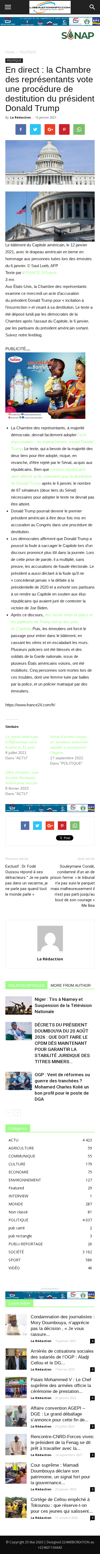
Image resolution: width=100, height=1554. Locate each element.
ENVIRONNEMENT (25, 1179)
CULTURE (17, 1163)
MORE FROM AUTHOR (71, 985)
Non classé (18, 1211)
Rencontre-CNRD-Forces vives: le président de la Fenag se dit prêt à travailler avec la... (62, 1442)
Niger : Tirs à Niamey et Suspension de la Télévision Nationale (63, 1005)
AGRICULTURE (21, 1148)
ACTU (13, 1140)
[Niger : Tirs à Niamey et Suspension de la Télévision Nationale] (18, 1005)
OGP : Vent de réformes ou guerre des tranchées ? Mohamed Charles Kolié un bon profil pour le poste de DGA (62, 1087)
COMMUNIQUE (22, 1156)
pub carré (17, 1227)
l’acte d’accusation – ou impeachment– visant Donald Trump (52, 442)
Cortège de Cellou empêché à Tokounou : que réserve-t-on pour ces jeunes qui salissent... (62, 1505)
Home (10, 52)
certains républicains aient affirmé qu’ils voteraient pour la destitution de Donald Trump (51, 476)
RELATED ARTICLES (26, 985)
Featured (16, 1187)
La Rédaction (20, 117)
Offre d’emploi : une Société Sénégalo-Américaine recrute (22, 777)
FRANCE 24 (34, 272)
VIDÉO (14, 1267)
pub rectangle (20, 1235)
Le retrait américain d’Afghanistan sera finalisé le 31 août (21, 742)
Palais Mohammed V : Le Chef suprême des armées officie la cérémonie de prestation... (61, 1385)
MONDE (16, 1203)
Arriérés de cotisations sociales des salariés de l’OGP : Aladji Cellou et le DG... (62, 1357)
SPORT (15, 1259)
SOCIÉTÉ (16, 1251)
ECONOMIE (19, 1171)
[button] (92, 7)
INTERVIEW (18, 1195)
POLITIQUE (28, 52)
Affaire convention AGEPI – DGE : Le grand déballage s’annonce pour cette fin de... (60, 1414)
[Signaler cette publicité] (28, 350)
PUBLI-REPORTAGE (26, 1243)
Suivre (51, 272)
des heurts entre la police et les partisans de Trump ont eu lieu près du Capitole (52, 622)
